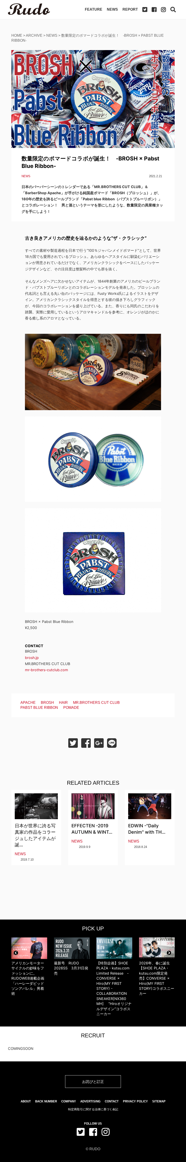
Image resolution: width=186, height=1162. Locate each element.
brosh (47, 702)
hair (63, 702)
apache (28, 702)
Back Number (46, 1101)
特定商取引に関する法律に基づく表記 (93, 1109)
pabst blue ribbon (39, 707)
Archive (34, 35)
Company (68, 1101)
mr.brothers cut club (96, 702)
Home (16, 35)
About (26, 1101)
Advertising (90, 1101)
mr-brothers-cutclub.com (46, 670)
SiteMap (159, 1101)
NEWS (51, 35)
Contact (112, 1101)
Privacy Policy (135, 1101)
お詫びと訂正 (93, 1081)
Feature (93, 9)
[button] (16, 953)
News (112, 9)
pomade (71, 707)
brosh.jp (32, 657)
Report (130, 9)
